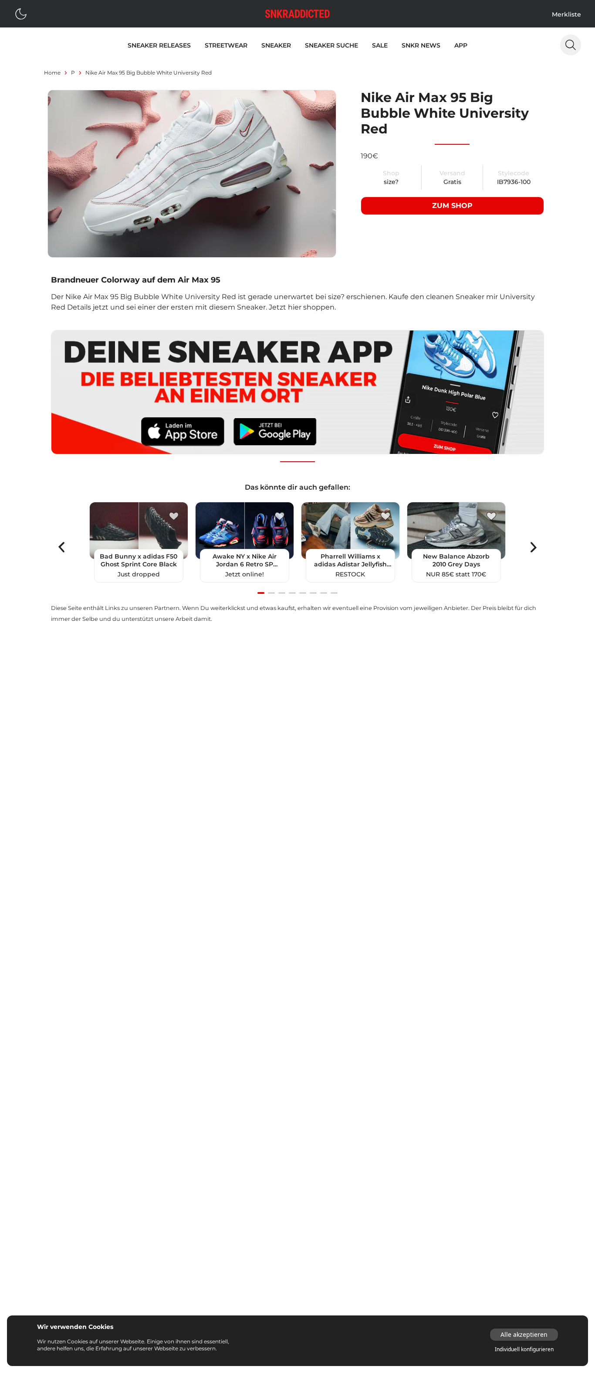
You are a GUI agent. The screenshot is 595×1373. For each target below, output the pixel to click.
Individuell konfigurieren (524, 1349)
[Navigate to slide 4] (292, 593)
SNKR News (421, 45)
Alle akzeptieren (524, 1334)
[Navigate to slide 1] (261, 593)
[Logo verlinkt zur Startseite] (297, 13)
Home (52, 72)
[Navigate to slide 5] (303, 593)
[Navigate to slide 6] (313, 593)
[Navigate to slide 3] (282, 593)
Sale (380, 45)
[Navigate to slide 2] (271, 593)
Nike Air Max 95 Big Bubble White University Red (148, 72)
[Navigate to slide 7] (323, 593)
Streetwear (226, 45)
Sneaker (276, 45)
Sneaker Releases (159, 45)
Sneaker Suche (331, 45)
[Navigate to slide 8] (334, 593)
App (460, 45)
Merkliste (566, 14)
